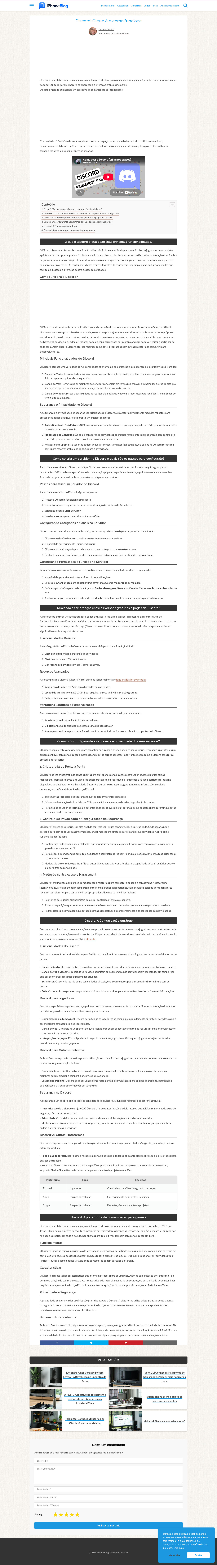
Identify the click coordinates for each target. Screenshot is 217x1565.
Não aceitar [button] (174, 1555)
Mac (155, 5)
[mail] (160, 1342)
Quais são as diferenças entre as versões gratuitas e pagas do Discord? (78, 217)
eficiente (90, 939)
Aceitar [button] (198, 1555)
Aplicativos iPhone (169, 5)
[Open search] (185, 6)
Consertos (136, 5)
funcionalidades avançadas (131, 679)
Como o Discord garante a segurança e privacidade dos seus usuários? (78, 221)
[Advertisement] (108, 56)
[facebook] (57, 1342)
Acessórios (122, 5)
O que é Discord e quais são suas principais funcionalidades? (73, 209)
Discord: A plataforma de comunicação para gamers (69, 230)
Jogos (147, 5)
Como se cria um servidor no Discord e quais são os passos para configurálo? (81, 213)
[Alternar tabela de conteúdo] (170, 204)
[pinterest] (125, 1342)
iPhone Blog (104, 33)
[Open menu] (32, 6)
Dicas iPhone (107, 5)
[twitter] (91, 1342)
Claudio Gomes (106, 29)
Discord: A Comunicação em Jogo (60, 226)
